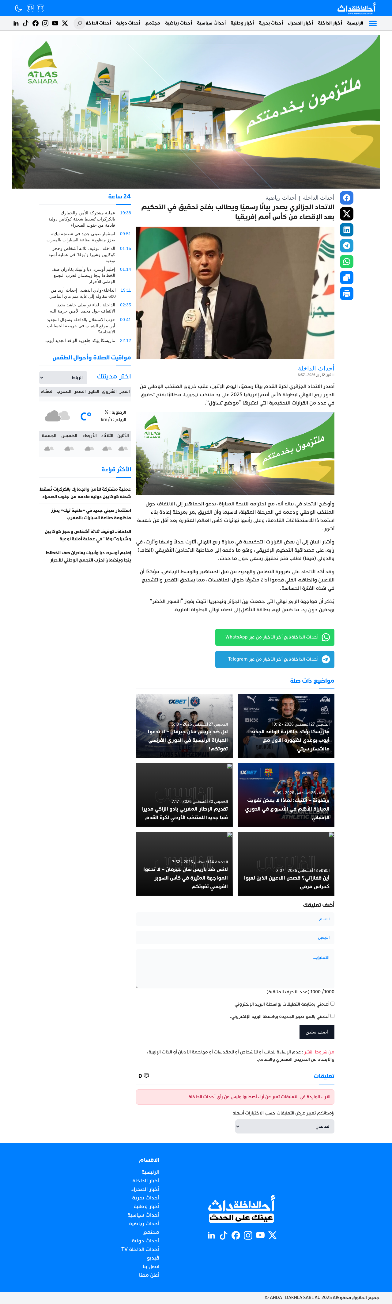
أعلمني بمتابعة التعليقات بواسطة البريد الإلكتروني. (281, 1004)
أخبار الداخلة (330, 23)
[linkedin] (346, 229)
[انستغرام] (45, 23)
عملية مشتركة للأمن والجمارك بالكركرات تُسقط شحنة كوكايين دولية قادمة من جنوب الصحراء (85, 493)
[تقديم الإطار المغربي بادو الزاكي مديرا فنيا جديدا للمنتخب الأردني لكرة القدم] (184, 795)
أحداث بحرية (271, 23)
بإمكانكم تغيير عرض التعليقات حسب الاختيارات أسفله (283, 1113)
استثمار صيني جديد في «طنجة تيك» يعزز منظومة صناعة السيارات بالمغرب (91, 514)
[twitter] (346, 214)
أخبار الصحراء (300, 23)
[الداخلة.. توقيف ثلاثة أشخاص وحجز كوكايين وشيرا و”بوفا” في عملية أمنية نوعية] (85, 254)
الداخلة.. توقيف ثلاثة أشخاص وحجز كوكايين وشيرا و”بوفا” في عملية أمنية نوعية (88, 535)
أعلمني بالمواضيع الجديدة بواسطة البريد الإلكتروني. (280, 1016)
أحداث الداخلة (318, 198)
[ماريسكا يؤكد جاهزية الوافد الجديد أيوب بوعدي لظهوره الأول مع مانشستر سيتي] (286, 726)
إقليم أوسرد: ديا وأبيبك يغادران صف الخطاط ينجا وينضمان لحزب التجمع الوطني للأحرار (88, 556)
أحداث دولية (128, 23)
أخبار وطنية (242, 23)
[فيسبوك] (35, 23)
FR (40, 8)
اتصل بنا (151, 1266)
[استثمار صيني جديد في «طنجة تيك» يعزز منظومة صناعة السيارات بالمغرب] (85, 237)
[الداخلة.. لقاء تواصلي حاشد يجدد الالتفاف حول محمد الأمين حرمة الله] (85, 308)
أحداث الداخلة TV (94, 23)
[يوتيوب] (55, 23)
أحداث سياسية (211, 23)
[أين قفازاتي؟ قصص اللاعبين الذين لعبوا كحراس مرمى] (286, 864)
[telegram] (346, 245)
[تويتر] (65, 23)
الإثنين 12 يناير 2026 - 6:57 (316, 375)
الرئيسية (355, 23)
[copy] (346, 277)
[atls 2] (235, 453)
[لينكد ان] (16, 23)
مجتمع (152, 23)
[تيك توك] (25, 23)
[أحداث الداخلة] (356, 8)
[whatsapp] (346, 261)
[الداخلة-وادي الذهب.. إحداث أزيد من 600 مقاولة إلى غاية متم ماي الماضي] (85, 293)
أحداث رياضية (178, 23)
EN (31, 8)
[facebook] (346, 198)
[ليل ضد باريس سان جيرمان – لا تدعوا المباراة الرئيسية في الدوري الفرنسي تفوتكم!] (184, 726)
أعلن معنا (149, 1275)
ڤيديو (153, 1258)
